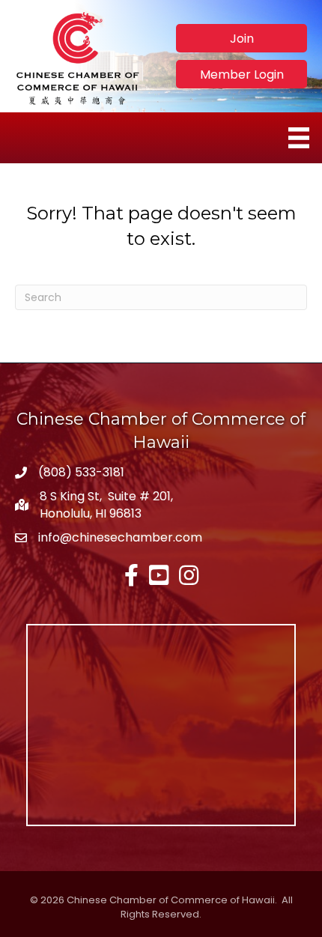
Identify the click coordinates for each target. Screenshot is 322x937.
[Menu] (299, 138)
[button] (241, 38)
